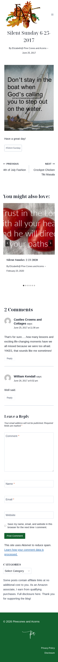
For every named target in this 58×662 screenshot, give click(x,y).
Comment (12, 435)
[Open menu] (52, 15)
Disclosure (50, 653)
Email (10, 499)
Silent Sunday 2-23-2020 (22, 260)
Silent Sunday (13, 148)
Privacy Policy (48, 648)
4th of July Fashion (14, 167)
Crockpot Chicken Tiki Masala (44, 169)
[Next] (50, 243)
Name (10, 483)
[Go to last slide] (7, 243)
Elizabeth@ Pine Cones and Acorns (29, 48)
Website (10, 515)
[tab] (23, 285)
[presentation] (29, 229)
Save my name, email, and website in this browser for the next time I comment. (30, 526)
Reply (10, 358)
